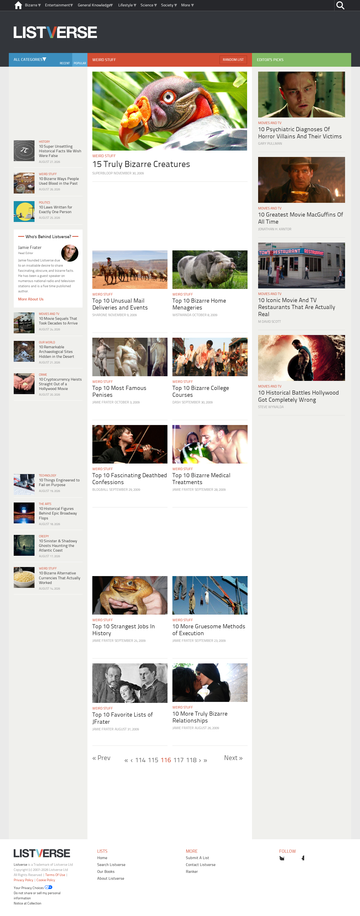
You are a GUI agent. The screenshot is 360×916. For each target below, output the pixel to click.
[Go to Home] (55, 52)
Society (167, 5)
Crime (43, 374)
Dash (176, 402)
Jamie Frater (103, 402)
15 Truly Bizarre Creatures (141, 164)
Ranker (192, 872)
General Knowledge (94, 5)
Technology (47, 475)
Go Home (18, 5)
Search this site (340, 5)
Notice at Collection (27, 903)
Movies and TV (49, 314)
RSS (311, 857)
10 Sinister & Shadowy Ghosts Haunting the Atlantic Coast (58, 546)
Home (102, 858)
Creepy (44, 536)
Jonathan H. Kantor (274, 229)
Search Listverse (111, 865)
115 (153, 760)
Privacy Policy (23, 880)
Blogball (100, 490)
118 (191, 760)
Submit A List (197, 858)
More (185, 5)
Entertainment (57, 5)
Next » (233, 758)
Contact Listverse (201, 865)
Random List (233, 60)
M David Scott (269, 322)
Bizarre (31, 5)
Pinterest (301, 857)
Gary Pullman (270, 144)
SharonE (99, 315)
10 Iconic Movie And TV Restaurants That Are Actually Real (296, 307)
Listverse (20, 865)
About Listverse (110, 879)
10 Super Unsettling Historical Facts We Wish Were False (60, 151)
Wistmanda (181, 315)
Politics (44, 202)
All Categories (28, 60)
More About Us (31, 299)
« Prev (101, 758)
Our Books (106, 872)
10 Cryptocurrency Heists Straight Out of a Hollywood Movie (60, 384)
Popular (80, 63)
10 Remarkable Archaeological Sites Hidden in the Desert (56, 352)
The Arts (45, 504)
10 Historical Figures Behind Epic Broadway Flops (58, 513)
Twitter (281, 857)
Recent (65, 63)
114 (140, 760)
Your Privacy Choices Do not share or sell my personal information (37, 893)
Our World (47, 342)
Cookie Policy (45, 880)
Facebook (291, 857)
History (44, 141)
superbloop (102, 173)
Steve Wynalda (271, 407)
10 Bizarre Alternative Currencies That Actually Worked (59, 578)
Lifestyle (125, 5)
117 (178, 760)
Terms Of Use (55, 875)
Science (147, 5)
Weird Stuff (48, 174)
